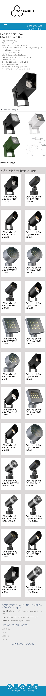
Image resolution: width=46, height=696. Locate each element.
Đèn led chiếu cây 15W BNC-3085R (33, 234)
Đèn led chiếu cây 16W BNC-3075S (9, 199)
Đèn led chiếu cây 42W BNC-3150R (10, 554)
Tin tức (5, 639)
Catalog (5, 636)
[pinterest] (22, 686)
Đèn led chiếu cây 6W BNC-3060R (33, 199)
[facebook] (16, 686)
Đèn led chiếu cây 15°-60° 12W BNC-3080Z (34, 518)
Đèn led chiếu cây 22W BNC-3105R (10, 412)
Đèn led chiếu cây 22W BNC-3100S (10, 589)
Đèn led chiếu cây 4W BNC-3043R (33, 554)
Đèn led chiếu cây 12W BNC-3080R (33, 483)
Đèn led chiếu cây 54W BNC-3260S (33, 341)
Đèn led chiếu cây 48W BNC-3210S (10, 341)
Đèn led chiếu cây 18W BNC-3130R (9, 376)
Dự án (4, 632)
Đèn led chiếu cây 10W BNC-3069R (33, 305)
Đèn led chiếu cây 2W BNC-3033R (9, 234)
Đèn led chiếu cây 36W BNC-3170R (33, 270)
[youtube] (35, 686)
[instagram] (29, 686)
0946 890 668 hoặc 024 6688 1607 (34, 29)
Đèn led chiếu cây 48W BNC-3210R (10, 270)
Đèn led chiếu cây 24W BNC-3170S (33, 412)
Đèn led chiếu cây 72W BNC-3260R (33, 447)
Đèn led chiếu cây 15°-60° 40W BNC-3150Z (34, 589)
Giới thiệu (6, 629)
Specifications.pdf (10, 110)
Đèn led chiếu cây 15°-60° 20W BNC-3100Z (10, 483)
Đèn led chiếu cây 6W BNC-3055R (9, 447)
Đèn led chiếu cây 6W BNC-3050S (33, 376)
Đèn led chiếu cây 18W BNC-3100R (9, 305)
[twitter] (9, 686)
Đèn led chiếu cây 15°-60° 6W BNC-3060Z (10, 518)
